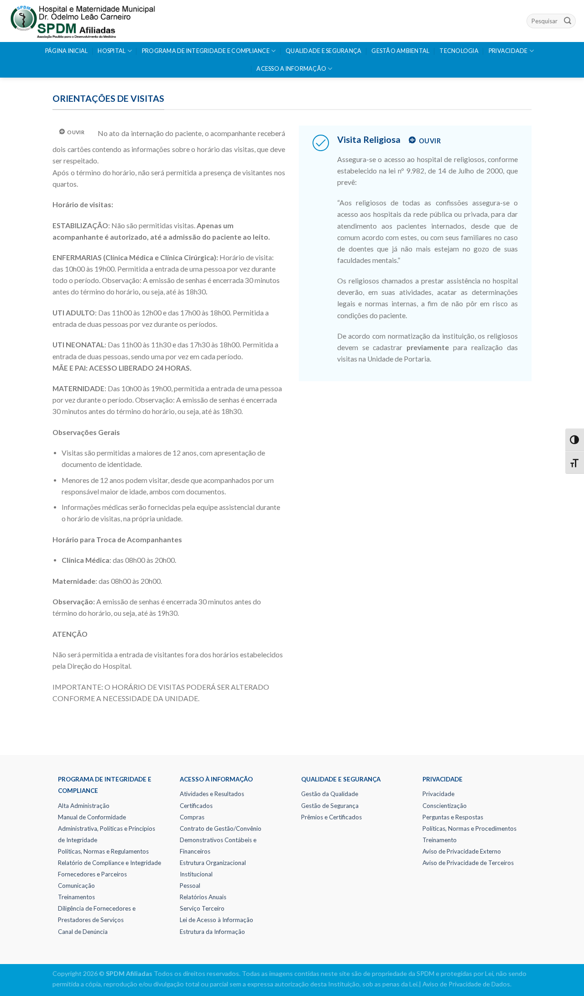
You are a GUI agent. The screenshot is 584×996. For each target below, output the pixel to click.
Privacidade (508, 50)
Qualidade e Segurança (323, 50)
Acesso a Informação (291, 68)
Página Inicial (66, 50)
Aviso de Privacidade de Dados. (466, 984)
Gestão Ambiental (400, 50)
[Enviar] (567, 20)
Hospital (111, 50)
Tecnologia (459, 50)
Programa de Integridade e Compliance (206, 50)
